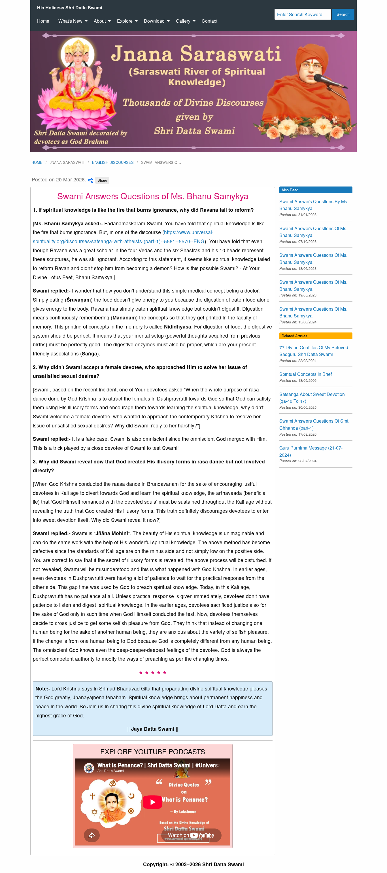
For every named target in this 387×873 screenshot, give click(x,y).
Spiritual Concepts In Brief (305, 374)
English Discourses (113, 162)
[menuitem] (70, 7)
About (100, 21)
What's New (70, 21)
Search (343, 14)
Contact (209, 21)
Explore (125, 21)
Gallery (183, 21)
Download (154, 21)
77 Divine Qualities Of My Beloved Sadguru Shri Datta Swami (313, 351)
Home (43, 21)
